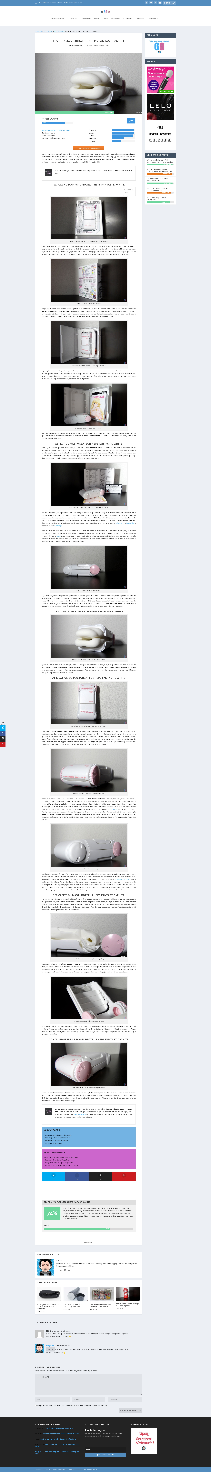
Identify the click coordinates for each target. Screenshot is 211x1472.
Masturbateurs (59, 31)
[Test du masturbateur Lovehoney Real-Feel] (75, 1294)
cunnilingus (58, 526)
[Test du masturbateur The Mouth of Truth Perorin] (102, 1294)
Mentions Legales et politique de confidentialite (79, 1469)
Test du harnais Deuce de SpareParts (59, 1428)
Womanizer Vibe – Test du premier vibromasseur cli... (66, 3)
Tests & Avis (48, 31)
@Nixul (50, 1349)
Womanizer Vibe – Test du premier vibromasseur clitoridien (159, 170)
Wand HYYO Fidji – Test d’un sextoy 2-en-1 (157, 198)
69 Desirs (38, 31)
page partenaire (79, 1114)
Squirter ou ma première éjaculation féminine (58, 1439)
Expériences (86, 19)
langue (59, 536)
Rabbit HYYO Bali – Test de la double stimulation (158, 189)
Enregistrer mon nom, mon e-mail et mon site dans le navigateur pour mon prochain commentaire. (72, 1405)
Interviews (115, 19)
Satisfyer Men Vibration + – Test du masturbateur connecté (48, 1306)
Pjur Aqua (113, 809)
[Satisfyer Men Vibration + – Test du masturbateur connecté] (49, 1294)
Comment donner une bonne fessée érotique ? (61, 1433)
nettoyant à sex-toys (122, 879)
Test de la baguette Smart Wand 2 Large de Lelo (57, 1453)
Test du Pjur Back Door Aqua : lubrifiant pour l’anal (57, 1445)
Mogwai (79, 45)
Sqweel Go (130, 523)
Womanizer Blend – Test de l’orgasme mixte (157, 180)
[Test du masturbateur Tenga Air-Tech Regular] (128, 1294)
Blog (106, 19)
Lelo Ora (119, 523)
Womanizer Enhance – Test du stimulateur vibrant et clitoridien (160, 161)
